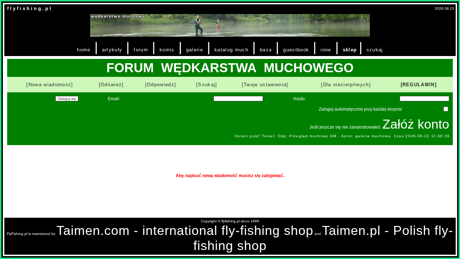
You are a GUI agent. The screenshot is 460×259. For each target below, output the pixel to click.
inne (326, 49)
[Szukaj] (206, 84)
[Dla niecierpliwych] (346, 84)
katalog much (231, 49)
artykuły (112, 49)
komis (167, 49)
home (83, 49)
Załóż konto (415, 124)
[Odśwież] (111, 84)
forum (141, 49)
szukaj (375, 49)
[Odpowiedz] (160, 84)
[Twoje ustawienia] (265, 84)
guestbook (296, 49)
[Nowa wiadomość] (49, 84)
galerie (194, 49)
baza (266, 49)
